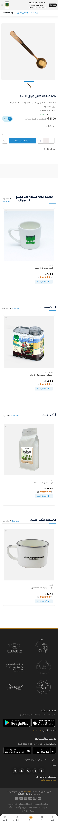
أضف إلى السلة (21, 141)
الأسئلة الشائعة (28, 811)
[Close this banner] (2, 5)
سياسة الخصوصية (41, 804)
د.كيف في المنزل (23, 12)
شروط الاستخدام (26, 804)
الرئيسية (36, 12)
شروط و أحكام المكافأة (18, 807)
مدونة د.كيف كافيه (48, 780)
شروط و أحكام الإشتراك (38, 807)
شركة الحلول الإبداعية (25, 794)
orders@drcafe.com (14, 752)
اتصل (54, 759)
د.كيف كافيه (37, 730)
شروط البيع (12, 804)
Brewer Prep (8, 12)
